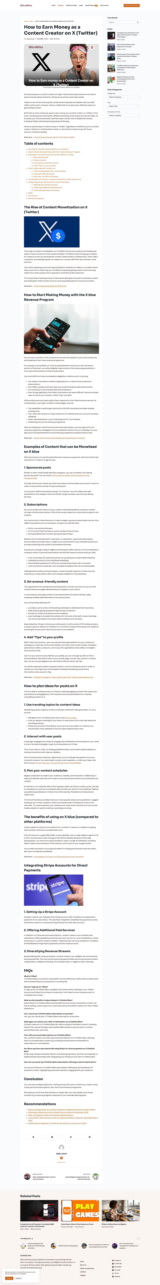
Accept (9, 1278)
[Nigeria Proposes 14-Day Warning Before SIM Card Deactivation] (111, 79)
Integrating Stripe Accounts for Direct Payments (49, 182)
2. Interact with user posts (43, 174)
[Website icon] (61, 1158)
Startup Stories (71, 5)
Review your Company (131, 5)
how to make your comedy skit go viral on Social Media (58, 763)
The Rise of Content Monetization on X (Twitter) (48, 149)
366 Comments (35, 1229)
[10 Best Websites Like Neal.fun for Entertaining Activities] (23, 1246)
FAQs (30, 193)
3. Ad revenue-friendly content (45, 163)
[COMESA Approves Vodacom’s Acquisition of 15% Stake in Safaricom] (111, 68)
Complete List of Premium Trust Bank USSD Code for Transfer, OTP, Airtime (128, 35)
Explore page (70, 718)
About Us (83, 1265)
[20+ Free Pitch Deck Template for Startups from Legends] (115, 1246)
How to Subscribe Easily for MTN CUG (50, 286)
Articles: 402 (61, 1162)
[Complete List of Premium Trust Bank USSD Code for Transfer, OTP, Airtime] (111, 35)
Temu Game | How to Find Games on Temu (77, 1224)
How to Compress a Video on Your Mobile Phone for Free (99, 1246)
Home (53, 5)
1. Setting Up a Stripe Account (45, 185)
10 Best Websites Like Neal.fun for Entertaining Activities (36, 1246)
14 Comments (79, 1227)
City (109, 102)
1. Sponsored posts (40, 157)
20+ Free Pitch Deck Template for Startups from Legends (128, 1246)
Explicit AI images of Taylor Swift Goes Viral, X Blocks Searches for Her (63, 677)
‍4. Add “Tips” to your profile (44, 166)
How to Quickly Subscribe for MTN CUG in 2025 (54, 137)
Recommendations (36, 199)
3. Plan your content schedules (45, 177)
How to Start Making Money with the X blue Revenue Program (54, 152)
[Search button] (138, 22)
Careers (83, 1275)
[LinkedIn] (89, 1137)
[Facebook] (33, 1137)
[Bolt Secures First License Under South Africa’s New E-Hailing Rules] (111, 57)
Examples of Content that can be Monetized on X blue (51, 155)
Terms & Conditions (87, 1268)
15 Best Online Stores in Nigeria (114, 1224)
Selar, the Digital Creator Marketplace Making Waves (50, 1115)
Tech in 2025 (104, 5)
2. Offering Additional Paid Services (47, 188)
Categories (111, 93)
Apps (51, 39)
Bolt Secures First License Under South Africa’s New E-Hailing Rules (128, 56)
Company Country (114, 112)
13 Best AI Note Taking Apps (68, 1246)
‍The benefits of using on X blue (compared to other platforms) (54, 179)
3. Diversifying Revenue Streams (46, 190)
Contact (83, 1272)
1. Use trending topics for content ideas (49, 171)
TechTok (61, 5)
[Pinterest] (71, 1137)
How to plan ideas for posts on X (42, 168)
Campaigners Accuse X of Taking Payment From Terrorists (59, 857)
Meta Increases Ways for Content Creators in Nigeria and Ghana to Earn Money (61, 1110)
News (81, 5)
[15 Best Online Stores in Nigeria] (121, 1210)
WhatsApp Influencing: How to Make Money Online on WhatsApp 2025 (58, 1112)
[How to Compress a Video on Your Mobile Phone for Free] (84, 1246)
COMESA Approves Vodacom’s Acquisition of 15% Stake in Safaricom (127, 68)
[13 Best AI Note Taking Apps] (53, 1246)
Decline (18, 1278)
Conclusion (33, 196)
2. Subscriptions (39, 160)
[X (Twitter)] (52, 1137)
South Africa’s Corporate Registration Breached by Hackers (59, 438)
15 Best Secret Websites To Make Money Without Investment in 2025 (57, 1123)
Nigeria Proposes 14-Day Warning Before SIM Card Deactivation (125, 79)
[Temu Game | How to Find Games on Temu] (80, 1210)
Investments (91, 5)
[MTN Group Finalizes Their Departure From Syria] (111, 47)
